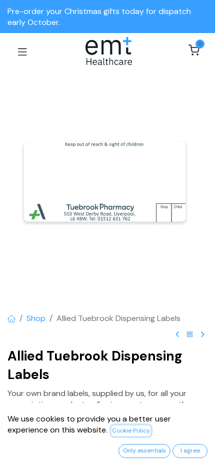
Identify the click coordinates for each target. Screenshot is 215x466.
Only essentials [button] (144, 450)
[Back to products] (190, 335)
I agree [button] (190, 450)
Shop (36, 318)
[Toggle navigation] (23, 51)
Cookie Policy (131, 430)
